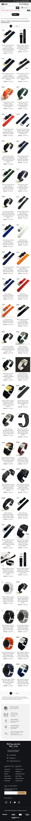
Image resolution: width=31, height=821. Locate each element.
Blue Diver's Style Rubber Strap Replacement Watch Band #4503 (22, 187)
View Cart (26, 7)
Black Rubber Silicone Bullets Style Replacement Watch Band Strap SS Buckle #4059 (8, 543)
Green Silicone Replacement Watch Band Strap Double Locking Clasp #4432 (23, 349)
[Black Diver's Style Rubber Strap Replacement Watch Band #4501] (8, 364)
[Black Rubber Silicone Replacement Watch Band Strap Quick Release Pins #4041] (8, 616)
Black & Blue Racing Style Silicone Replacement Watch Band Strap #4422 (8, 269)
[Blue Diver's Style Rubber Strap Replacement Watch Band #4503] (23, 175)
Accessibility (7, 780)
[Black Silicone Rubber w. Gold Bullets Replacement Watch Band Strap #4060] (23, 310)
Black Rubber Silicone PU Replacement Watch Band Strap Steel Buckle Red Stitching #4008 (8, 487)
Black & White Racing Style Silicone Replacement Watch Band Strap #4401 (23, 214)
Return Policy (19, 776)
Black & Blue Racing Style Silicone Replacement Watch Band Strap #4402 (22, 158)
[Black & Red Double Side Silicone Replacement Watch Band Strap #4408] (8, 120)
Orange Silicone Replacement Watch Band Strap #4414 (8, 321)
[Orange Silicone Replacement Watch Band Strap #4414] (8, 310)
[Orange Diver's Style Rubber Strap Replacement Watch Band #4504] (8, 93)
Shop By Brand (19, 780)
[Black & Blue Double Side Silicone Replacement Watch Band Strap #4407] (8, 231)
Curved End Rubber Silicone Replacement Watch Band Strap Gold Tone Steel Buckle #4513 (8, 159)
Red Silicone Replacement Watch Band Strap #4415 (22, 295)
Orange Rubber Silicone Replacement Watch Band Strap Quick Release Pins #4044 (8, 654)
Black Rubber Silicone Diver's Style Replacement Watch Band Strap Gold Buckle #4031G (8, 76)
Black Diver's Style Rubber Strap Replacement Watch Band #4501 (8, 376)
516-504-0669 (12, 755)
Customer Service (20, 769)
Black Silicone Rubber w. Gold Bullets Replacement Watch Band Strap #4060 (23, 322)
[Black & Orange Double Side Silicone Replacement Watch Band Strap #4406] (23, 258)
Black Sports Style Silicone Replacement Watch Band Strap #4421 (23, 403)
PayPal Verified (7, 778)
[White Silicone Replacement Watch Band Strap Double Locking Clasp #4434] (23, 364)
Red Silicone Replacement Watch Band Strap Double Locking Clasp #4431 (23, 460)
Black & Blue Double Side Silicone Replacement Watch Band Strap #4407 (8, 242)
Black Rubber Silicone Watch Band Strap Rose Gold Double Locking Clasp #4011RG (8, 460)
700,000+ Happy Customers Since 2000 (10, 10)
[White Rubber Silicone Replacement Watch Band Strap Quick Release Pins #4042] (8, 587)
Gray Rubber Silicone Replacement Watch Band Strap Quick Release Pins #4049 (23, 627)
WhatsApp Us (12, 758)
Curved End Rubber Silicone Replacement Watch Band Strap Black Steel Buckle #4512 (23, 599)
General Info (7, 769)
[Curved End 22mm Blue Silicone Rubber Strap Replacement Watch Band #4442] (23, 120)
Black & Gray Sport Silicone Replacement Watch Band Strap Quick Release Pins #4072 (23, 432)
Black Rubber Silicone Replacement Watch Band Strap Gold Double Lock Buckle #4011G (8, 403)
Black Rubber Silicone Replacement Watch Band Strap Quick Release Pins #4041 (8, 627)
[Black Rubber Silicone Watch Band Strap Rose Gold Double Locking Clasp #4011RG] (8, 448)
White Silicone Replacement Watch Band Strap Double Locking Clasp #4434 (23, 376)
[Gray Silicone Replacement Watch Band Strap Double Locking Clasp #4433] (8, 420)
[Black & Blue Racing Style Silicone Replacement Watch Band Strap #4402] (23, 147)
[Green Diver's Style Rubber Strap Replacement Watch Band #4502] (23, 93)
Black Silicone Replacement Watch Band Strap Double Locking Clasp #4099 (8, 515)
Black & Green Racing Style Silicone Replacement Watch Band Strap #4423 (8, 187)
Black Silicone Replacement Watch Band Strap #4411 (22, 514)
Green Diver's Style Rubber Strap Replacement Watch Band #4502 (22, 104)
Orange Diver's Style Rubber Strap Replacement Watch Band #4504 (8, 104)
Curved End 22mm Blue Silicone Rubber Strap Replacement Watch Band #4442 (22, 131)
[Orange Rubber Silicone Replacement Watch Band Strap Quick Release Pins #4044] (8, 643)
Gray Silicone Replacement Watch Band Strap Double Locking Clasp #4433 (8, 431)
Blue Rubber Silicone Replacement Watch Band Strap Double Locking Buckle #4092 (23, 681)
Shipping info (18, 771)
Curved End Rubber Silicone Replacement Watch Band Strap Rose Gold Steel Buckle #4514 (8, 214)
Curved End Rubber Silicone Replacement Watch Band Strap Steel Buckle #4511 (8, 349)
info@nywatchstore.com (14, 761)
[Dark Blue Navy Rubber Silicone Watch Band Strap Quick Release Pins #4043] (8, 670)
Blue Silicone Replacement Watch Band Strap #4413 (8, 295)
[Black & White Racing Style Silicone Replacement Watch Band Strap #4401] (23, 202)
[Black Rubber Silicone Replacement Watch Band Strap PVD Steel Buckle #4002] (23, 36)
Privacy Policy (7, 776)
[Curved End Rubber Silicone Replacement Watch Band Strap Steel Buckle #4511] (8, 337)
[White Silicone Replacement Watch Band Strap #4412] (23, 231)
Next (17, 26)
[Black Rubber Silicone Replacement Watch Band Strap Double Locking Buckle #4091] (23, 643)
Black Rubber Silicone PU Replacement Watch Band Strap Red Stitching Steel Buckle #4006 (22, 487)
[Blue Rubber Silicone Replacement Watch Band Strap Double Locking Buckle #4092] (23, 670)
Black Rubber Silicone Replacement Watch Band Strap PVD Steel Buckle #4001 (23, 571)
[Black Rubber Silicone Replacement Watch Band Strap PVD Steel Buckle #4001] (23, 559)
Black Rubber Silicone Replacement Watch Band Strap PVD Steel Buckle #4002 (23, 47)
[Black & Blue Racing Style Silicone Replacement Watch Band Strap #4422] (8, 258)
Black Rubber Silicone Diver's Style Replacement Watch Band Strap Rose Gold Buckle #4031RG (8, 48)
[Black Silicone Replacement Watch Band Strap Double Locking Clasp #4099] (8, 504)
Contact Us (6, 771)
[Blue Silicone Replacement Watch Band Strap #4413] (8, 285)
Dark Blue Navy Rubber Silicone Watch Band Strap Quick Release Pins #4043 (8, 681)
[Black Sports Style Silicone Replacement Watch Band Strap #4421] (23, 391)
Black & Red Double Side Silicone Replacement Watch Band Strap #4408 (8, 131)
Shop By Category (20, 778)
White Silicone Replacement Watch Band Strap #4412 (22, 241)
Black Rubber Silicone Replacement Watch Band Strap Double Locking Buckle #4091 (23, 654)
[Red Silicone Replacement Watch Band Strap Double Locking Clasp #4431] (23, 448)
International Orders (20, 773)
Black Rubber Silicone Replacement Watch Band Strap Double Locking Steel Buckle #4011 (8, 571)
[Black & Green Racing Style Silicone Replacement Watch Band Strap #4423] (8, 175)
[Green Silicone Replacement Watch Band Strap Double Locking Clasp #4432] (23, 337)
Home (2, 18)
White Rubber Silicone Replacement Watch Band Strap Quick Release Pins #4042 (8, 599)
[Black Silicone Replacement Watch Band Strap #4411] (23, 504)
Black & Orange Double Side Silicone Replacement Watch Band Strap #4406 (22, 269)
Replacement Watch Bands (11, 18)
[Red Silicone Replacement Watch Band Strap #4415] (23, 285)
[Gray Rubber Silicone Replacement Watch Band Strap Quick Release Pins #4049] (23, 616)
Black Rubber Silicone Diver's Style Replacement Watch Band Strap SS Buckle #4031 (23, 76)
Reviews (6, 773)
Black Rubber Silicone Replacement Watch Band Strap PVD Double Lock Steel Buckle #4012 (23, 543)
